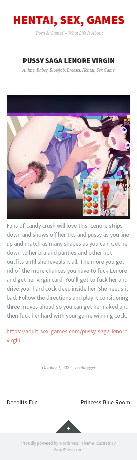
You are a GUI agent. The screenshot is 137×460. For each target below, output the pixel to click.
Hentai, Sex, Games (68, 20)
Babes (42, 70)
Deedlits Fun (22, 402)
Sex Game (105, 70)
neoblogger (85, 368)
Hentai (88, 70)
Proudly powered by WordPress (49, 443)
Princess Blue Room (105, 402)
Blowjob (57, 70)
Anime (28, 70)
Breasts (73, 70)
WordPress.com (68, 450)
